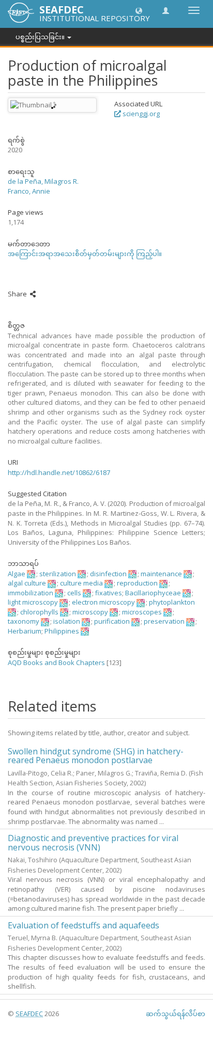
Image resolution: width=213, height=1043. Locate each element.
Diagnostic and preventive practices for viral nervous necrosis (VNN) (93, 842)
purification (112, 621)
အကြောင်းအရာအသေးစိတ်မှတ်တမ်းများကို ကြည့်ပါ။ (85, 253)
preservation (164, 621)
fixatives (108, 592)
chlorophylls (39, 612)
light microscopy (33, 602)
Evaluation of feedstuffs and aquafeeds (83, 925)
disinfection (108, 573)
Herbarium (24, 631)
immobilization (30, 592)
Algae (16, 573)
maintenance (161, 573)
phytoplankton (172, 602)
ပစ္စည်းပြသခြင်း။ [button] (41, 36)
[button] (139, 10)
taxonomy (23, 621)
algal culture (27, 583)
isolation (66, 621)
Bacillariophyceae (153, 592)
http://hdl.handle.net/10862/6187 (59, 472)
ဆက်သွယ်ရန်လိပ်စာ (175, 1013)
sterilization (57, 573)
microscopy (90, 612)
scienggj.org (140, 113)
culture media (81, 583)
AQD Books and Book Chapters (56, 662)
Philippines (61, 631)
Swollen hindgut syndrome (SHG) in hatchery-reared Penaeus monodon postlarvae (96, 756)
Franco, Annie (29, 191)
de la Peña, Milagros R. (43, 181)
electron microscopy (103, 602)
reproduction (137, 583)
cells (74, 592)
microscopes (142, 612)
